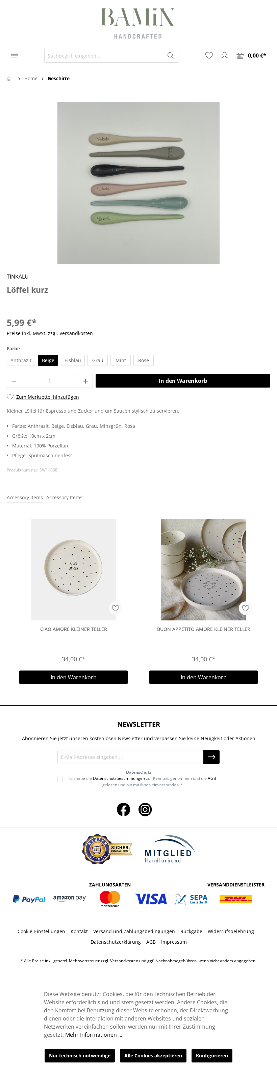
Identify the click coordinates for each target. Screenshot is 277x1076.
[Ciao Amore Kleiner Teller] (73, 569)
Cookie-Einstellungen (41, 931)
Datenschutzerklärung (116, 942)
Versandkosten (124, 961)
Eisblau (73, 360)
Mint (121, 360)
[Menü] (14, 55)
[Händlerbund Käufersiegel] (107, 849)
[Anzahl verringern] (14, 381)
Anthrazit (20, 360)
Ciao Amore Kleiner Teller (73, 629)
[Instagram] (145, 809)
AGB (212, 778)
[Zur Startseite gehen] (138, 24)
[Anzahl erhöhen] (86, 381)
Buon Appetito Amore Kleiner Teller (203, 629)
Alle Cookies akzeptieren (153, 1055)
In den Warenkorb (183, 381)
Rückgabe (191, 931)
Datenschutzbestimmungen (119, 778)
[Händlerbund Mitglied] (170, 849)
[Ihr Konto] (224, 55)
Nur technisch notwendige (79, 1055)
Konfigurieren (212, 1055)
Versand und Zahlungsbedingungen (134, 931)
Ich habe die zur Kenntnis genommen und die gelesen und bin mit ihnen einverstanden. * (142, 781)
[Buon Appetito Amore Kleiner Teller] (203, 569)
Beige (48, 360)
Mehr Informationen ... (93, 1034)
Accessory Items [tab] (25, 497)
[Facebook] (123, 809)
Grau (97, 360)
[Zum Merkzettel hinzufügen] (115, 608)
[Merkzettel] (209, 55)
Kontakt (79, 931)
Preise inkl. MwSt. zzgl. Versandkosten (50, 333)
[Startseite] (10, 78)
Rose (143, 360)
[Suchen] (171, 56)
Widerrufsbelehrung (231, 931)
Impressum (174, 942)
